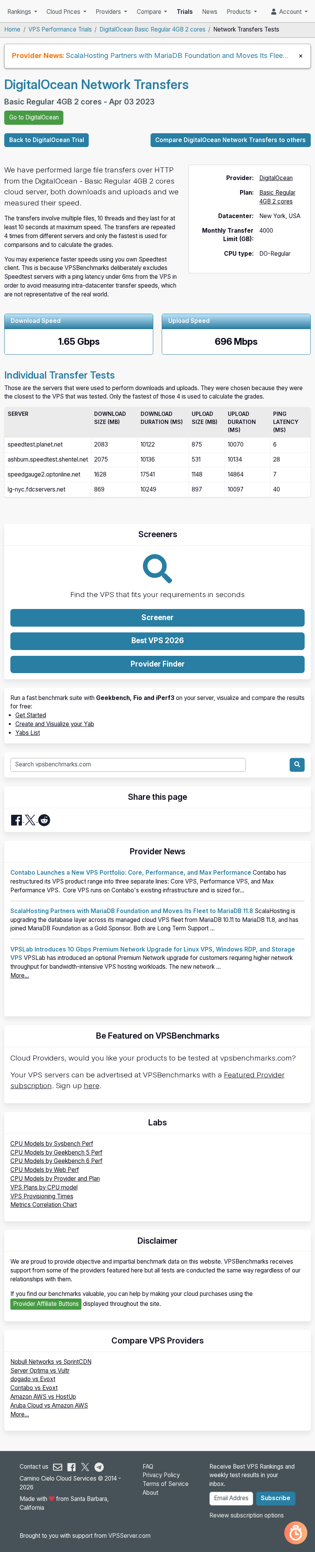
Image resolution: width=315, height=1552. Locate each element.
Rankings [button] (20, 11)
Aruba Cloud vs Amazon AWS (49, 1405)
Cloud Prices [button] (64, 11)
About (150, 1492)
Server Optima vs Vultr (40, 1370)
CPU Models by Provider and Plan (55, 1178)
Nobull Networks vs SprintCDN (50, 1361)
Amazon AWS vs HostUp (43, 1396)
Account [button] (289, 11)
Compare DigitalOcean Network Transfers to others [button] (230, 140)
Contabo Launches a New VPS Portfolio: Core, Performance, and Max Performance (130, 872)
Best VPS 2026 (157, 640)
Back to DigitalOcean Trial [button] (46, 140)
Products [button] (239, 11)
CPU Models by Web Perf (44, 1169)
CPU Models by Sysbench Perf (51, 1143)
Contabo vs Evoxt (34, 1388)
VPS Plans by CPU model (44, 1187)
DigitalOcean (276, 178)
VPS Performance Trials (60, 29)
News (209, 11)
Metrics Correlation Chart (43, 1204)
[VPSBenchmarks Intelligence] (295, 1532)
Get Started (30, 715)
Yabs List (27, 732)
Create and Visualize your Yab (54, 724)
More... (19, 975)
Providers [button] (109, 11)
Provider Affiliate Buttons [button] (46, 1303)
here (91, 1085)
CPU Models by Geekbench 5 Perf (56, 1152)
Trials (185, 11)
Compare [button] (150, 11)
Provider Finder (158, 664)
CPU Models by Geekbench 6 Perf (56, 1161)
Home (12, 29)
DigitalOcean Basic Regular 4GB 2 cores (152, 29)
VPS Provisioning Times (41, 1196)
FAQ (148, 1466)
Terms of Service (166, 1483)
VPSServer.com (129, 1535)
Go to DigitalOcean (34, 117)
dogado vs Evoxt (32, 1379)
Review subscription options (246, 1515)
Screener (157, 617)
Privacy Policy (161, 1475)
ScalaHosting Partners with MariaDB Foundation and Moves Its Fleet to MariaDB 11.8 (131, 911)
